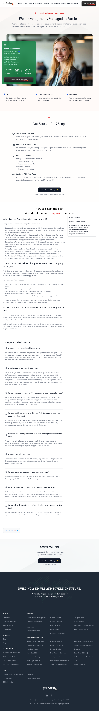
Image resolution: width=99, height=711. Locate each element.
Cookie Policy (31, 674)
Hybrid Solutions (79, 664)
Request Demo (55, 3)
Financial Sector (55, 625)
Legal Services (54, 629)
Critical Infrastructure (57, 633)
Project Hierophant (9, 621)
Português (61, 700)
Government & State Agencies (36, 618)
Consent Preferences (33, 678)
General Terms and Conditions (13, 674)
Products (47, 3)
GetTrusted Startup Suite (11, 664)
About (25, 3)
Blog (4, 639)
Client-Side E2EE (32, 653)
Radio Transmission (56, 645)
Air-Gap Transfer (55, 657)
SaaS (75, 661)
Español (53, 700)
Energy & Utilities (79, 618)
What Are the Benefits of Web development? (77, 222)
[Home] (7, 3)
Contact (63, 3)
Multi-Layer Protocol (33, 661)
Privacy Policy (7, 678)
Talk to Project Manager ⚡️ (49, 190)
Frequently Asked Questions (77, 233)
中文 (67, 700)
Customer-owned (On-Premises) (84, 657)
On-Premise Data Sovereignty (83, 645)
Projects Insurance (9, 643)
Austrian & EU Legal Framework (84, 641)
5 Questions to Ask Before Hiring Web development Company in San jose (79, 226)
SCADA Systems (79, 621)
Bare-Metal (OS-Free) (81, 653)
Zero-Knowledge (32, 649)
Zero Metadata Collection (35, 645)
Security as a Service (9, 656)
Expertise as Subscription (11, 652)
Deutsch (39, 700)
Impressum (7, 629)
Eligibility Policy (8, 682)
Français (46, 700)
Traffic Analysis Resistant (58, 664)
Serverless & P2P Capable (35, 657)
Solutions (31, 3)
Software (77, 649)
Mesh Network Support (58, 653)
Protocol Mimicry (56, 649)
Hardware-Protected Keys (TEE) (60, 661)
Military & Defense (56, 618)
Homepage (6, 618)
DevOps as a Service (9, 660)
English (32, 700)
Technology (39, 3)
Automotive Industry (81, 629)
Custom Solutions (56, 621)
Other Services (72, 3)
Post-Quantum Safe (56, 641)
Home (20, 3)
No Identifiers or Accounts (35, 641)
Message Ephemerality (34, 664)
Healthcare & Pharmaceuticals (84, 625)
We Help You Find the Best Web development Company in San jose (78, 230)
